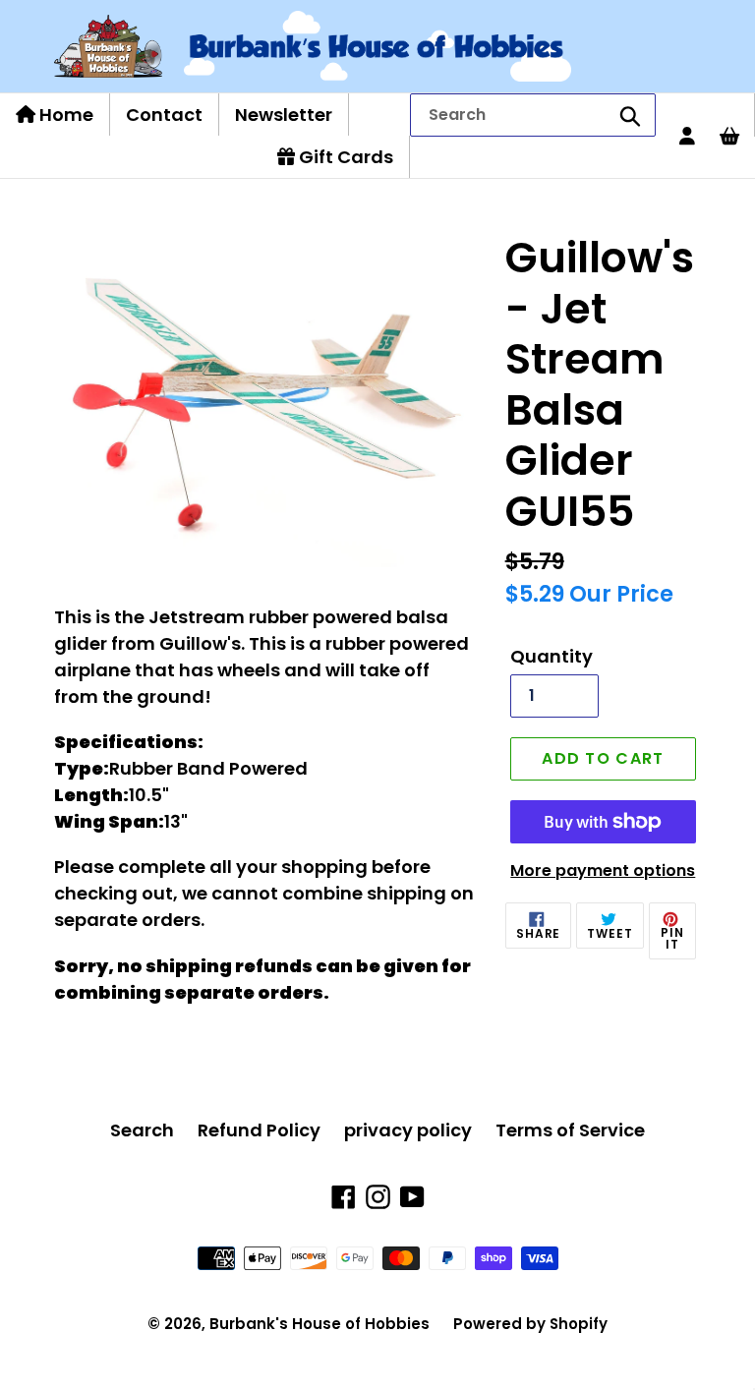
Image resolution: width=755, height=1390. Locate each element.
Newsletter (283, 114)
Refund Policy (259, 1130)
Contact (164, 114)
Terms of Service (570, 1130)
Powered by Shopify (530, 1323)
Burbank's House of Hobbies (319, 1323)
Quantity (551, 656)
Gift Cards (344, 157)
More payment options (602, 870)
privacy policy (408, 1130)
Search (142, 1130)
